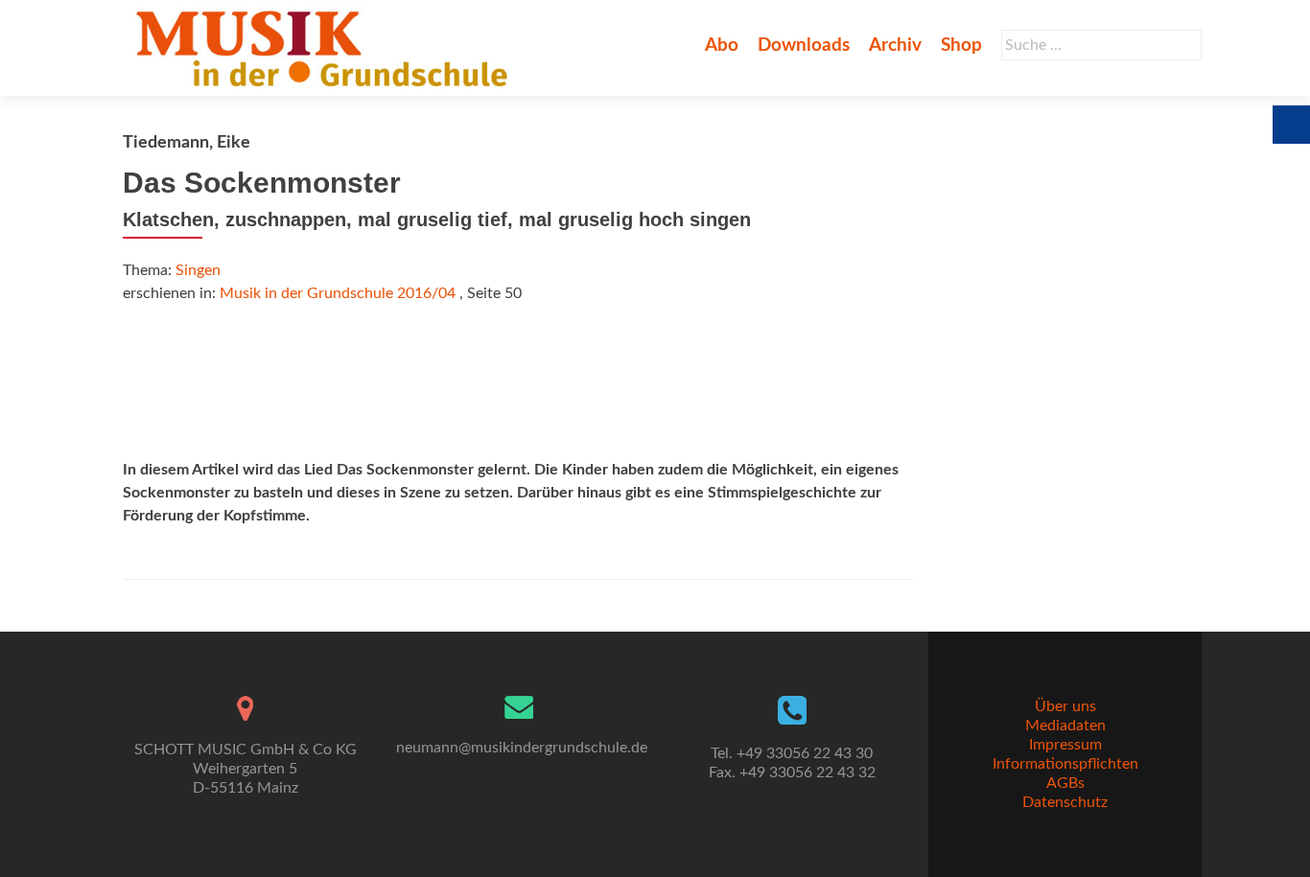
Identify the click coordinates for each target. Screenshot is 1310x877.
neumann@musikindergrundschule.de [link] (521, 747)
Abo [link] (721, 45)
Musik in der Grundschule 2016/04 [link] (338, 293)
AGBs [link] (1065, 783)
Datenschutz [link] (1065, 802)
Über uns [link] (1065, 706)
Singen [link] (198, 270)
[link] (325, 48)
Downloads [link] (804, 45)
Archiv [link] (895, 45)
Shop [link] (961, 45)
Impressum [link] (1065, 744)
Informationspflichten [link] (1065, 764)
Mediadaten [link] (1065, 725)
